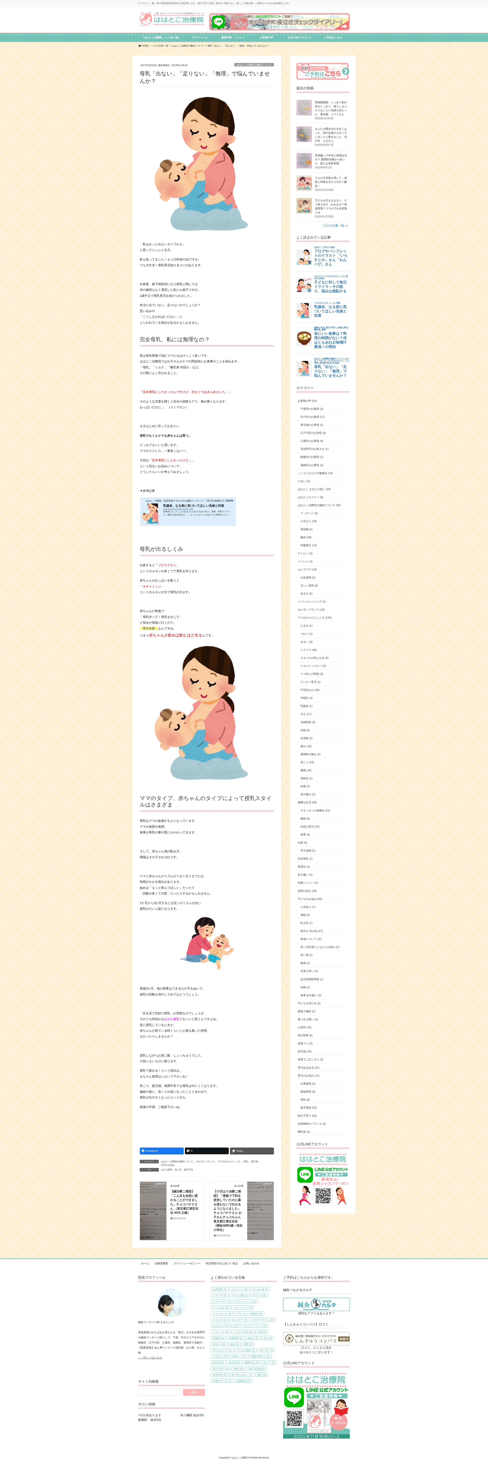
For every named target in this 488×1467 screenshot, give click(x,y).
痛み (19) (305, 746)
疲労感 (254, 1161)
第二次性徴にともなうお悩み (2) (319, 946)
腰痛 (239, 1368)
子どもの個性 (245, 1350)
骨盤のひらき (222, 1380)
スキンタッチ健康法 (249, 1313)
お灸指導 (219, 1289)
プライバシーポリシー (186, 1263)
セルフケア (239, 1319)
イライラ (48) (308, 649)
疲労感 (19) (304, 1051)
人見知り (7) (307, 906)
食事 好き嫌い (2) (310, 995)
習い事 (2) (306, 954)
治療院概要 (161, 1263)
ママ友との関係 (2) (311, 673)
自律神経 (219, 1374)
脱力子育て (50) (307, 1115)
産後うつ (239, 1356)
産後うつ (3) (305, 1043)
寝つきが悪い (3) (308, 1019)
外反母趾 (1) (305, 858)
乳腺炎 (218, 1338)
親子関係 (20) (308, 1107)
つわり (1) (306, 633)
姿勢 (248, 1344)
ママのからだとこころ (229, 1161)
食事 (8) (305, 834)
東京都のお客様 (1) (311, 424)
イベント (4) (305, 561)
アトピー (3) (305, 553)
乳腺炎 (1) (306, 705)
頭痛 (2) (305, 786)
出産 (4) (302, 842)
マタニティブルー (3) (313, 665)
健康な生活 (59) (307, 802)
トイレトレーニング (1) (312, 601)
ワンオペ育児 (243, 1332)
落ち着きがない (241, 1374)
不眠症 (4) (306, 697)
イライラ (259, 1295)
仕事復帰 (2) (307, 1083)
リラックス (221, 1332)
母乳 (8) (305, 1099)
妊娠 (234, 1344)
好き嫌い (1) (305, 874)
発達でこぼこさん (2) (310, 1059)
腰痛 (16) (305, 770)
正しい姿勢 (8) (309, 585)
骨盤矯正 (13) (308, 545)
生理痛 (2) (306, 738)
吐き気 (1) (306, 922)
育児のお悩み (168, 1165)
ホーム (145, 1263)
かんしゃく (239, 1289)
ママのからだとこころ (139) (315, 617)
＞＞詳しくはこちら (150, 1357)
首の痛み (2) (307, 794)
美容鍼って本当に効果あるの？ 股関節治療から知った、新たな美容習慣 (331, 159)
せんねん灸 (260, 1289)
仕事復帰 (235, 1338)
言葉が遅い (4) (309, 971)
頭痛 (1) (305, 987)
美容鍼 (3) (306, 529)
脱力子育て (221, 1368)
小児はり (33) (308, 521)
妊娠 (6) (305, 730)
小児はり (220, 1356)
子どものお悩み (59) (310, 898)
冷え (267, 1338)
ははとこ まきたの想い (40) (314, 489)
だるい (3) (304, 481)
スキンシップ (243, 1307)
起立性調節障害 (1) (311, 979)
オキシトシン (246, 1301)
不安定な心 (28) (309, 689)
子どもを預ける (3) (309, 1003)
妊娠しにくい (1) (308, 882)
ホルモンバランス (205, 1161)
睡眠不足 (251, 1362)
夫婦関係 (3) (307, 722)
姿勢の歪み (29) (307, 890)
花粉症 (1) (306, 778)
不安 (261, 1332)
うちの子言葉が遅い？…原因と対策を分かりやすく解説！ (331, 181)
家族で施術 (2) (306, 1011)
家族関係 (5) (307, 1091)
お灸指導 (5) (307, 577)
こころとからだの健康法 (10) (315, 473)
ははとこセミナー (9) (310, 497)
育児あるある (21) (308, 1067)
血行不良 (188, 1169)
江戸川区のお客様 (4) (313, 432)
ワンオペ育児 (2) (310, 681)
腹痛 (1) (305, 963)
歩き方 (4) (306, 593)
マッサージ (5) (309, 513)
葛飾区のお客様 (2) (311, 465)
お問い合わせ (251, 1263)
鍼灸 (261, 1374)
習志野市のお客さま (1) (314, 448)
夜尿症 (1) (304, 866)
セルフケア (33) (307, 569)
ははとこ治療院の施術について (254, 64)
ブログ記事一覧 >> (335, 225)
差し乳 (178, 1169)
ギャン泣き (221, 1307)
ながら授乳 (167, 1169)
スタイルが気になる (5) (314, 657)
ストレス (219, 1319)
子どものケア (222, 1350)
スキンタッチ (222, 1313)
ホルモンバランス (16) (311, 609)
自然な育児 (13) (309, 826)
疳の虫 (234, 1362)
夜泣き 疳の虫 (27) (311, 930)
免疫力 (252, 1338)
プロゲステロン (262, 1319)
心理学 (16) (304, 1027)
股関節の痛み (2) (310, 754)
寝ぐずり (266, 1350)
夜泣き (219, 1344)
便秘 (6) (305, 914)
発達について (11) (311, 938)
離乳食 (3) (304, 1131)
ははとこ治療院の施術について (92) (319, 505)
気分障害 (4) (305, 1035)
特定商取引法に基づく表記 (222, 1263)
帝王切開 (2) (307, 850)
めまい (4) (306, 641)
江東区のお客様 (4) (311, 440)
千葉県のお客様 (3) (311, 408)
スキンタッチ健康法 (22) (315, 810)
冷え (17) (305, 713)
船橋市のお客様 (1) (311, 456)
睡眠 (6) (305, 818)
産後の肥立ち (260, 1356)
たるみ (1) (306, 625)
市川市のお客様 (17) (312, 416)
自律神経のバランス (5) (312, 1123)
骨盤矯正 (243, 1380)
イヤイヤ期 (239, 1295)
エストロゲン (222, 1301)
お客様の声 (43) (307, 400)
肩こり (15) (307, 762)
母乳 (245, 1161)
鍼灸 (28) (305, 537)
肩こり (268, 1362)
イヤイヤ (219, 1295)
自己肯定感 (257, 1368)
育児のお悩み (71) (308, 1075)
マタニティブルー (254, 1325)
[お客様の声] (153, 1196)
